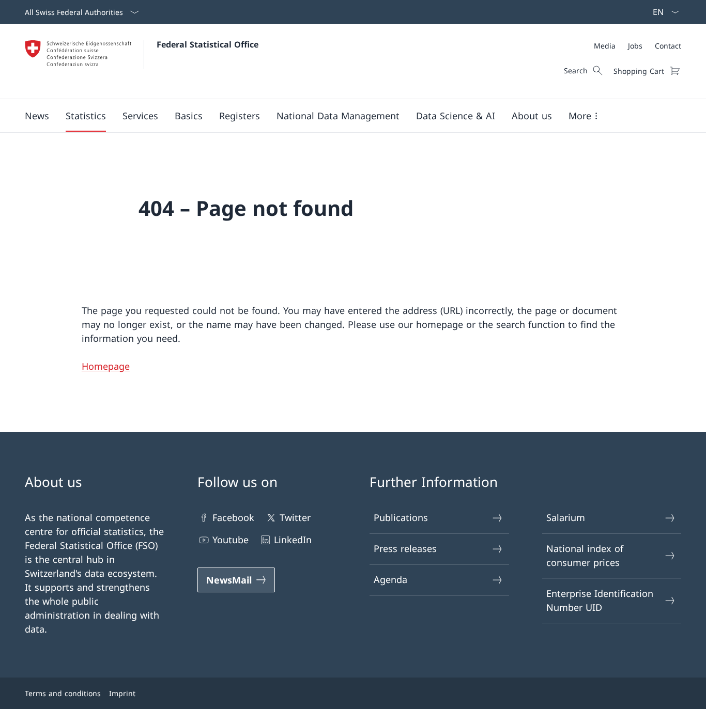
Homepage (106, 366)
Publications (401, 517)
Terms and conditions (63, 693)
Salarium (565, 517)
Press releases (405, 548)
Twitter (295, 517)
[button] (37, 115)
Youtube (230, 539)
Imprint (122, 693)
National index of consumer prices (584, 555)
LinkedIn (293, 539)
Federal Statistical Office (207, 44)
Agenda (390, 579)
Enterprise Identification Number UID (599, 600)
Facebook (233, 517)
